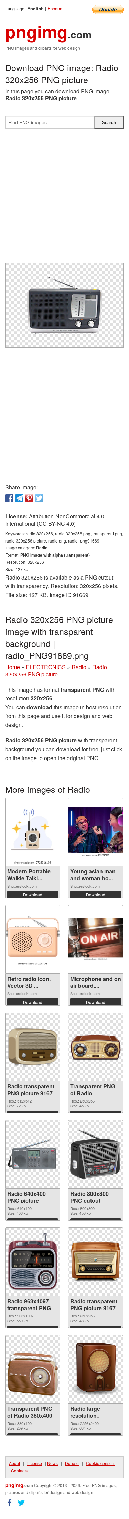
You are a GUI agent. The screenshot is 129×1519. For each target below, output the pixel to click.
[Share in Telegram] (19, 498)
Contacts (19, 1470)
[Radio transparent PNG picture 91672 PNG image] (95, 1261)
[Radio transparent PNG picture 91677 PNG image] (32, 1046)
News (52, 1463)
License (34, 1463)
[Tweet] (39, 498)
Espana (54, 8)
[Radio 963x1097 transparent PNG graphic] (32, 1262)
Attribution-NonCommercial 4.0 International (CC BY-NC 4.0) (54, 519)
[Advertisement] (64, 198)
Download (32, 895)
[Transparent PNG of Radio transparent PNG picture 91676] (95, 1046)
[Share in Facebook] (9, 498)
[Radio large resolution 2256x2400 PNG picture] (95, 1369)
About (14, 1463)
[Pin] (29, 498)
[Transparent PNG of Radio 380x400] (32, 1369)
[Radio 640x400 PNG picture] (32, 1154)
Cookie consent (100, 1463)
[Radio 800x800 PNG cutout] (95, 1154)
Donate (72, 1463)
